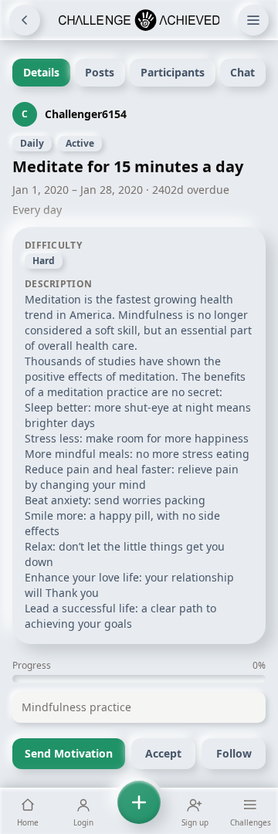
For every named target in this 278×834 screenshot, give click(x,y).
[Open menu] (253, 20)
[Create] (139, 810)
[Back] (24, 20)
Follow (234, 753)
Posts (99, 72)
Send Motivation (69, 753)
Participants (173, 72)
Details (41, 72)
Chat (242, 72)
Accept (163, 753)
